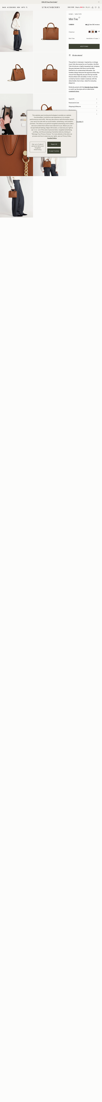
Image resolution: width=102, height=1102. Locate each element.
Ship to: (79, 7)
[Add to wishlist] (79, 17)
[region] (52, 133)
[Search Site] (27, 7)
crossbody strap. (74, 91)
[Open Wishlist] (95, 7)
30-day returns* (77, 55)
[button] (93, 25)
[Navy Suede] (95, 31)
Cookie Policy (52, 138)
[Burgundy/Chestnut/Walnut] (89, 31)
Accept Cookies (54, 151)
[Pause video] (3, 132)
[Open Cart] (99, 7)
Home (71, 14)
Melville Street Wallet (91, 87)
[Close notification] (99, 2)
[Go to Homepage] (51, 7)
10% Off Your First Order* (49, 2)
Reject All (54, 144)
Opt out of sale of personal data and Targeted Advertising (38, 147)
